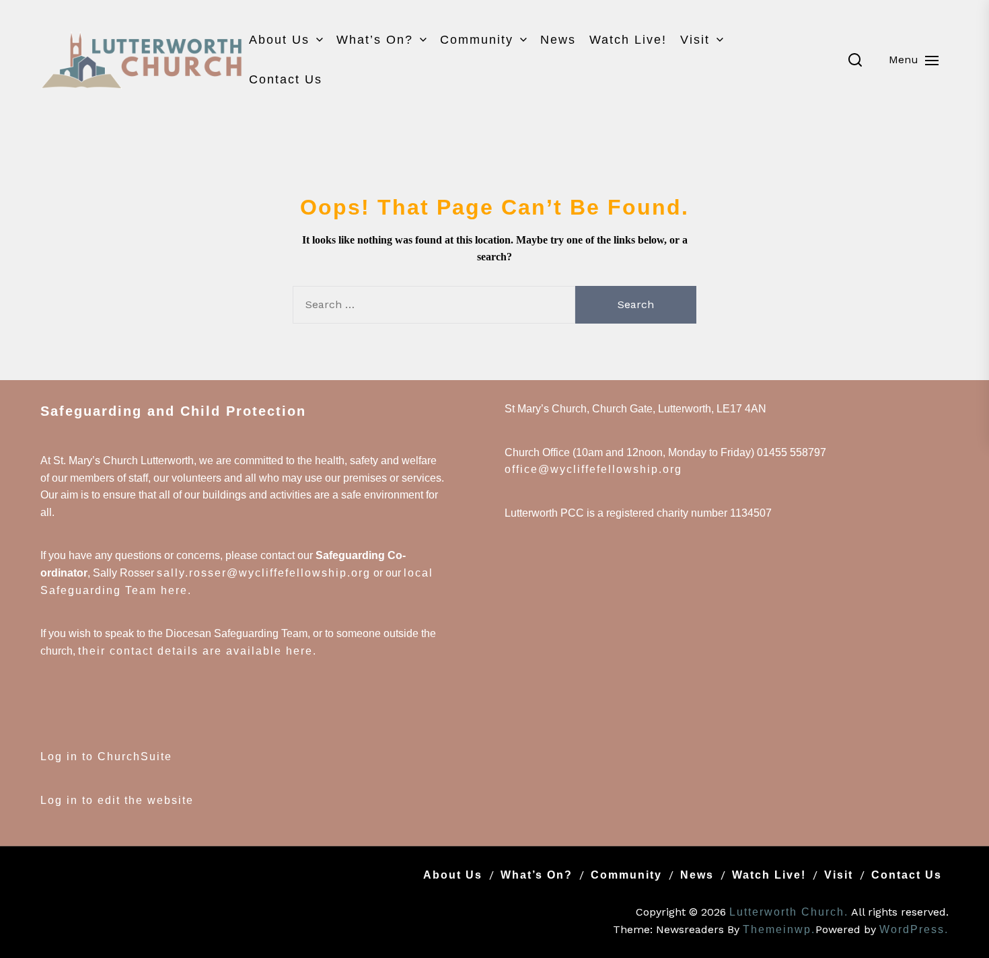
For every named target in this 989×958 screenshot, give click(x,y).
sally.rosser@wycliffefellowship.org (264, 573)
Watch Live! (628, 39)
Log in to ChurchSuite (106, 756)
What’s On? (374, 39)
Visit (695, 39)
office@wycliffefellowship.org (593, 469)
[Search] (855, 59)
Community (476, 39)
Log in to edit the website (117, 800)
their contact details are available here (195, 651)
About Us (279, 39)
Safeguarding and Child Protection (173, 411)
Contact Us (285, 79)
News (558, 39)
